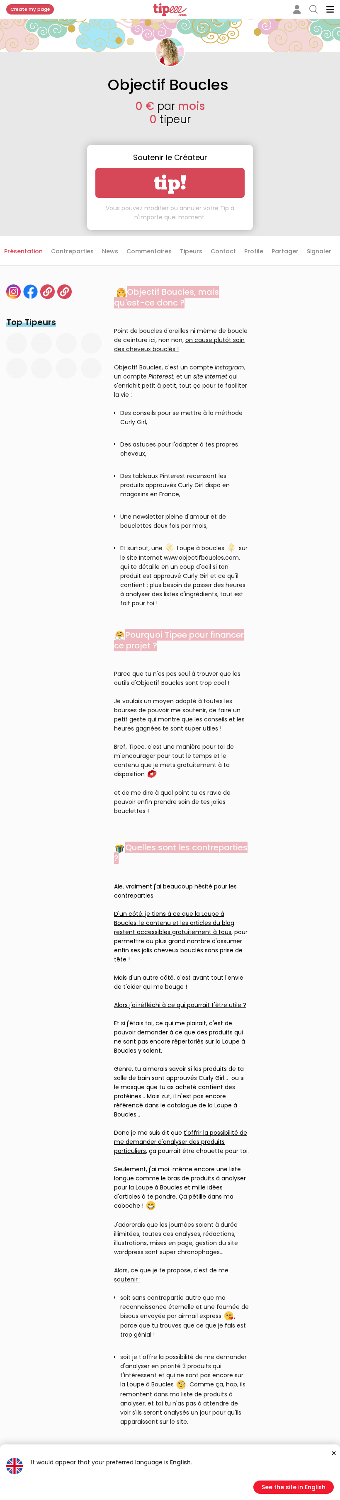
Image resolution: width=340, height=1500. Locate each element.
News (110, 251)
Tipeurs (191, 251)
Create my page (30, 9)
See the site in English (293, 1487)
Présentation (23, 251)
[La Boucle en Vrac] (47, 291)
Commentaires (149, 251)
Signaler (319, 251)
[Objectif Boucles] (64, 291)
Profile (253, 251)
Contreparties (72, 251)
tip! (170, 183)
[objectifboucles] (13, 291)
